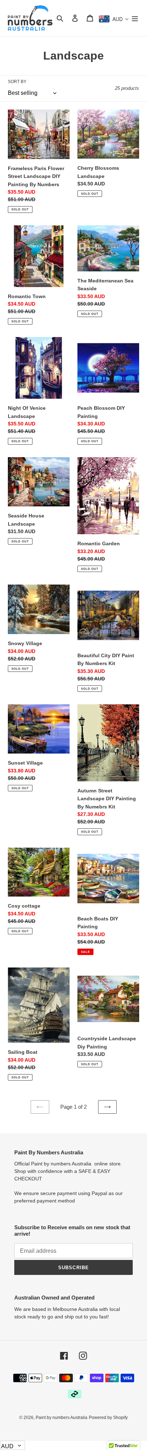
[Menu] (134, 18)
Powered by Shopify (108, 1417)
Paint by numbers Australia (61, 1417)
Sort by (17, 81)
